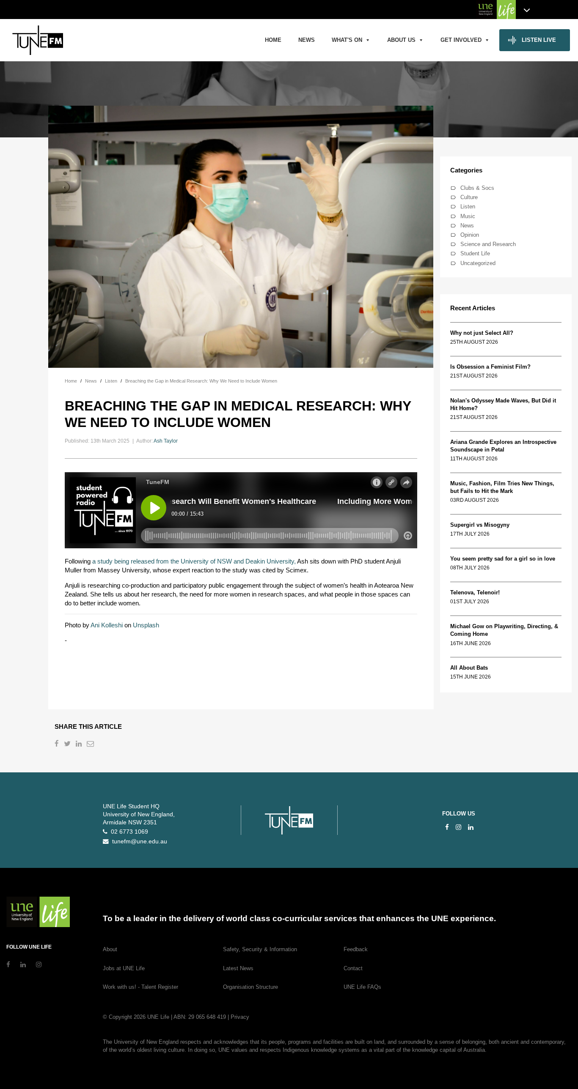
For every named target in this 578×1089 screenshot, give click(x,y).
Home (273, 40)
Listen (467, 206)
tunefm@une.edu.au (138, 841)
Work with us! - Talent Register (140, 987)
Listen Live (539, 40)
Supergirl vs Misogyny (479, 525)
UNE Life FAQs (362, 987)
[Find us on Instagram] (458, 827)
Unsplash (146, 625)
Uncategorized (477, 263)
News (306, 40)
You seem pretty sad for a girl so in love (502, 558)
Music (467, 216)
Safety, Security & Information (260, 949)
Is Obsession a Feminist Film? (490, 367)
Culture (469, 197)
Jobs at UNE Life (124, 968)
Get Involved (461, 40)
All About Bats (469, 668)
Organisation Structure (250, 987)
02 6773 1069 (127, 832)
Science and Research (488, 244)
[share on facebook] (58, 744)
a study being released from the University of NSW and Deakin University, (194, 561)
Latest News (238, 968)
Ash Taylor (166, 441)
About (110, 949)
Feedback (356, 949)
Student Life (475, 253)
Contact (353, 968)
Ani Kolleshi (107, 625)
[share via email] (91, 744)
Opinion (469, 235)
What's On (347, 40)
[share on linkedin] (79, 744)
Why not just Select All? (481, 333)
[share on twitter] (68, 744)
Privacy (240, 1017)
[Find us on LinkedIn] (470, 827)
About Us (401, 40)
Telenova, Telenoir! (476, 592)
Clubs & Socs (477, 188)
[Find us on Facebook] (447, 827)
